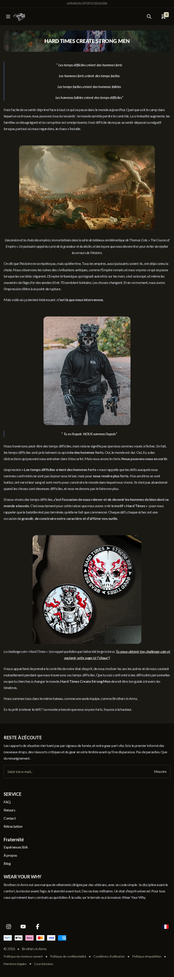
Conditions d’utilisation (109, 956)
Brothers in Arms (34, 948)
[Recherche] (149, 16)
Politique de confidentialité (68, 956)
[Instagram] (9, 927)
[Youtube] (23, 927)
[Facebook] (38, 927)
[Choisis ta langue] (165, 927)
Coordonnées (43, 964)
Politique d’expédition (146, 956)
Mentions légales (15, 964)
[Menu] (8, 16)
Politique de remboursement (23, 956)
